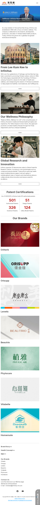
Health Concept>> (8, 450)
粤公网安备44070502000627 (25, 500)
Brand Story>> (6, 446)
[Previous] (4, 14)
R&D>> (3, 454)
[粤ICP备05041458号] (13, 500)
